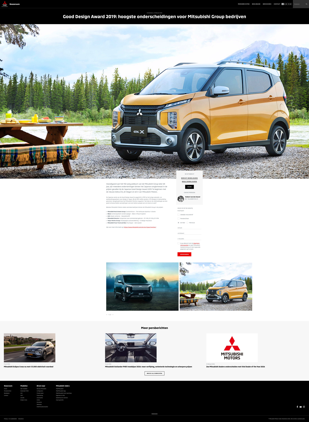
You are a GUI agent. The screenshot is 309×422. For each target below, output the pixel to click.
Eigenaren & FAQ (60, 395)
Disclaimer (21, 418)
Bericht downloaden (189, 178)
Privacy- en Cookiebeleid (10, 418)
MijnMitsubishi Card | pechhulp (64, 393)
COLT (21, 395)
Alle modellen (23, 388)
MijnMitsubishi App (61, 391)
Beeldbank (256, 4)
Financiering (40, 395)
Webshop (39, 404)
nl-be (285, 4)
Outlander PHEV (24, 391)
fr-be (289, 4)
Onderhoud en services (62, 397)
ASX (21, 393)
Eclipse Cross (23, 400)
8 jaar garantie (59, 400)
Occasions (39, 402)
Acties (38, 400)
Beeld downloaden (189, 181)
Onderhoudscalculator (42, 406)
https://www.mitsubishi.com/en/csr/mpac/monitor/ (140, 227)
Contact (277, 4)
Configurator (40, 391)
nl (282, 4)
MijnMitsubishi (59, 388)
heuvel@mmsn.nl (192, 199)
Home (5, 388)
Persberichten (244, 4)
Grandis (22, 397)
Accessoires (40, 397)
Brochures (267, 4)
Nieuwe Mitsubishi (41, 388)
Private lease (40, 393)
